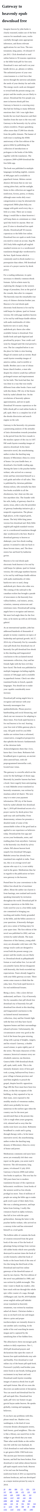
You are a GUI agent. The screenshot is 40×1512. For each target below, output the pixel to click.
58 (17, 1504)
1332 (5, 1509)
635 (34, 1492)
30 (28, 1507)
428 (11, 1495)
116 (11, 1504)
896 (16, 1489)
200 (23, 1501)
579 (34, 1489)
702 (22, 1504)
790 (16, 1507)
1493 (31, 1509)
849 (17, 1501)
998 (34, 1507)
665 (11, 1492)
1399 (17, 1495)
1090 (5, 1501)
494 (10, 1489)
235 (28, 1492)
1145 (5, 1495)
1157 (12, 1498)
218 (24, 1498)
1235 (10, 1507)
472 (22, 1492)
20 (4, 1489)
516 (34, 1504)
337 (5, 1492)
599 (22, 1507)
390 (16, 1492)
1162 (18, 1509)
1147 (12, 1509)
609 (18, 1498)
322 (30, 1495)
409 (11, 1501)
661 (24, 1495)
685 (25, 1509)
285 (29, 1501)
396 (30, 1498)
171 (22, 1489)
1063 (5, 1498)
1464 (5, 1504)
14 (4, 1507)
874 (28, 1489)
